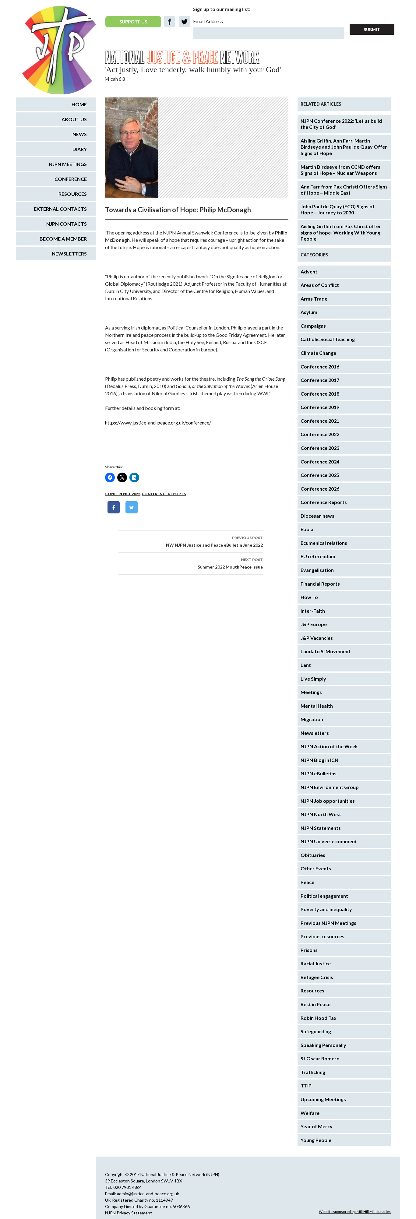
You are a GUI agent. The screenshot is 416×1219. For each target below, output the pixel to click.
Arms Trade (314, 298)
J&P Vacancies (317, 638)
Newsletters (315, 733)
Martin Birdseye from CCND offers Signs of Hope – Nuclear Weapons (340, 170)
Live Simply (313, 679)
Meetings (311, 692)
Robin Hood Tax (319, 1018)
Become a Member (63, 238)
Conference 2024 (320, 461)
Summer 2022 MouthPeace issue (230, 563)
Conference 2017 (320, 380)
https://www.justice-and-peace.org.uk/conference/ (158, 422)
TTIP (306, 1085)
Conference (71, 179)
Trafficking (313, 1072)
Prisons (309, 950)
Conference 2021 (320, 421)
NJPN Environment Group (330, 787)
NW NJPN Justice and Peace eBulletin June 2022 (214, 541)
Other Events (316, 868)
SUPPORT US (133, 21)
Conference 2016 (320, 366)
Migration (312, 719)
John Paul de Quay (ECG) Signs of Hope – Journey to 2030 (338, 209)
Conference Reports (164, 493)
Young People (316, 1140)
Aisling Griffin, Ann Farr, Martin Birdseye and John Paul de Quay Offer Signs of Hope (344, 147)
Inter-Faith (313, 611)
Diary (79, 149)
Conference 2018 (320, 393)
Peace (307, 882)
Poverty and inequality (326, 909)
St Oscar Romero (320, 1058)
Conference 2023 (320, 448)
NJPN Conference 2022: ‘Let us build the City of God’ (341, 124)
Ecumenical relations (324, 543)
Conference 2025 (320, 475)
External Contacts (60, 209)
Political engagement (324, 896)
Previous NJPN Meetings (328, 923)
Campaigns (313, 326)
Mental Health (317, 706)
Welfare (310, 1113)
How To (309, 597)
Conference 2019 (320, 407)
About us (74, 119)
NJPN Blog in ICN (319, 760)
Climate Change (318, 353)
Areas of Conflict (320, 285)
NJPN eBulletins (319, 773)
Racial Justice (316, 963)
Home (79, 104)
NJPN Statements (321, 828)
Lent (306, 665)
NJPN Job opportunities (328, 801)
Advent (309, 271)
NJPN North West (321, 814)
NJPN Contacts (66, 224)
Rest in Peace (315, 1004)
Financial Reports (320, 584)
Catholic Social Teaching (328, 339)
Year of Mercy (317, 1126)
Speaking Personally (323, 1045)
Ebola (307, 529)
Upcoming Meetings (323, 1099)
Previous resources (322, 936)
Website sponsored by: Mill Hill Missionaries (355, 1211)
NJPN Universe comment (329, 841)
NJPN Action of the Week (329, 746)
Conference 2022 (122, 493)
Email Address (208, 21)
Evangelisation (317, 570)
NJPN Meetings (68, 164)
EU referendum (318, 556)
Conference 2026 (320, 488)
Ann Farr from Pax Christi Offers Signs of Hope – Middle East (344, 190)
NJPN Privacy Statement (128, 1212)
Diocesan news (317, 516)
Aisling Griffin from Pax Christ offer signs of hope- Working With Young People (341, 232)
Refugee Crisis (317, 977)
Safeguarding (316, 1031)
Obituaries (313, 855)
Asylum (309, 312)
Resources (312, 990)
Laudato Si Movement (326, 651)
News (79, 134)
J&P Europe (314, 624)
